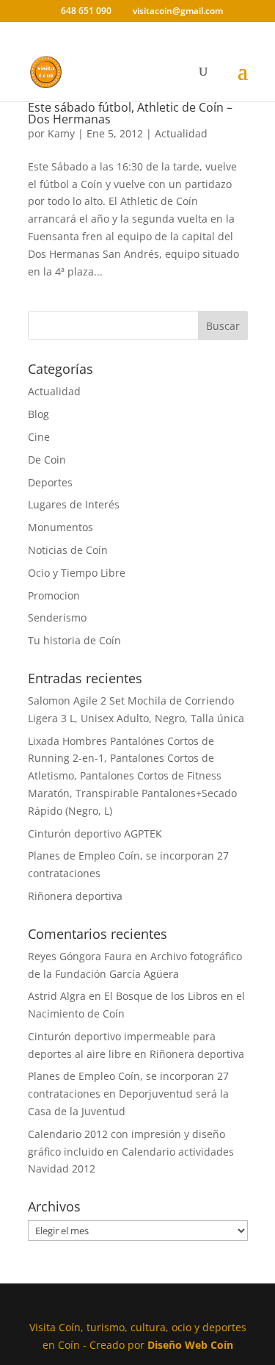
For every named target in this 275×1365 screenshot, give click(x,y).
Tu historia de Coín (74, 640)
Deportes (50, 482)
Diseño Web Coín (190, 1345)
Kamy (61, 133)
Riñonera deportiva (75, 896)
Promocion (54, 595)
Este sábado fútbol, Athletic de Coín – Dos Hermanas (130, 113)
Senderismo (57, 617)
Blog (38, 414)
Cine (39, 437)
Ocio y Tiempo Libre (76, 573)
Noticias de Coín (68, 550)
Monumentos (60, 527)
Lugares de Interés (74, 504)
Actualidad (181, 133)
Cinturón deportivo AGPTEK (95, 833)
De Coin (47, 460)
